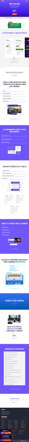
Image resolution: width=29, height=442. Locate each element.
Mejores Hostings (22, 427)
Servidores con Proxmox (23, 425)
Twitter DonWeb (3, 416)
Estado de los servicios (12, 434)
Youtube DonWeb (4, 416)
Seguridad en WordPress (21, 433)
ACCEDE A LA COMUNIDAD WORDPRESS (14, 288)
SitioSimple (2, 426)
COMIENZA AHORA (14, 75)
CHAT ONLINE (14, 402)
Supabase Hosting (16, 423)
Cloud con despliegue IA (10, 426)
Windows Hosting (9, 423)
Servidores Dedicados (23, 424)
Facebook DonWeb (1, 416)
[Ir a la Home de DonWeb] (2, 1)
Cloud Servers (9, 425)
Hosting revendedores (10, 424)
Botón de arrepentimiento (12, 435)
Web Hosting (2, 427)
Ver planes (14, 14)
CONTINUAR (9, 49)
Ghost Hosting (15, 425)
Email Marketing (2, 423)
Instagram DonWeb (5, 416)
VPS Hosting (9, 427)
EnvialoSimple (2, 424)
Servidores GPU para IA (23, 426)
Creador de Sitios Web (3, 425)
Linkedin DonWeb (6, 416)
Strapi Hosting (15, 427)
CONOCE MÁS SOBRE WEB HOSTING (14, 389)
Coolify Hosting (15, 424)
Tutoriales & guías (11, 436)
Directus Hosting (16, 426)
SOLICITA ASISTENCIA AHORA (14, 248)
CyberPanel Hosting (23, 423)
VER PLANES (14, 303)
